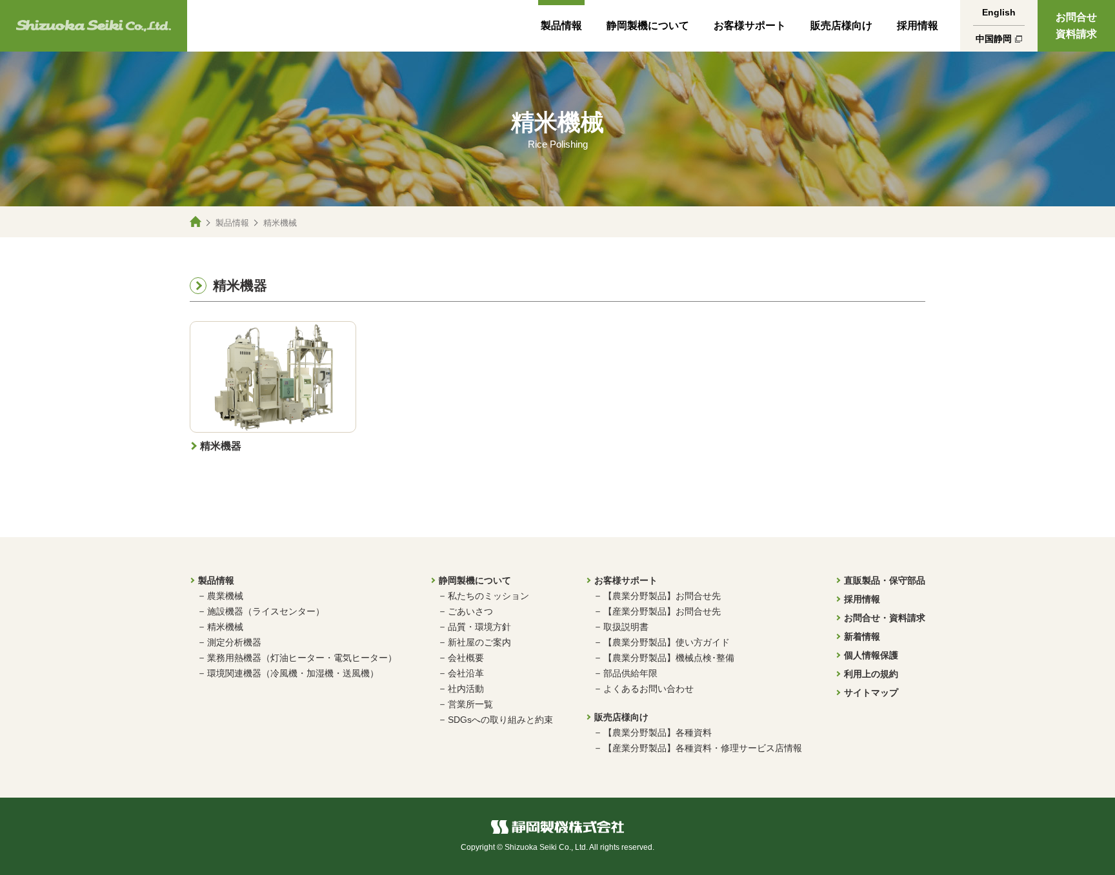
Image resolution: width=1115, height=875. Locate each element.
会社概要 (466, 658)
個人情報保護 (871, 655)
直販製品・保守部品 (884, 580)
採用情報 (917, 25)
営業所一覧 (470, 704)
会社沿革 (466, 673)
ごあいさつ (470, 611)
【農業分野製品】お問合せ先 (662, 596)
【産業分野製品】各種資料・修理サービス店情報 (702, 748)
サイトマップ (871, 692)
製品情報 (561, 25)
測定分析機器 (234, 642)
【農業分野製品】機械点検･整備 (668, 658)
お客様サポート (750, 25)
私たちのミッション (488, 596)
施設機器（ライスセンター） (266, 611)
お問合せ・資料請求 (884, 618)
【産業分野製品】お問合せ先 (662, 611)
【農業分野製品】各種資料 (657, 732)
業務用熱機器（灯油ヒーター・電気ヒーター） (302, 658)
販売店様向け (841, 25)
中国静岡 (994, 39)
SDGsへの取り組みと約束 (500, 719)
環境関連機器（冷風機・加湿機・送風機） (293, 673)
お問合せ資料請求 (1076, 25)
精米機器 (240, 285)
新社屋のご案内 (479, 642)
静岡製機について (648, 25)
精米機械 (225, 627)
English (999, 12)
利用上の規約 (871, 674)
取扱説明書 (625, 627)
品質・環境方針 (479, 627)
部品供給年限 (630, 673)
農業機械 (225, 596)
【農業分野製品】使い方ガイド (666, 642)
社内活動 (466, 688)
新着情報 (862, 636)
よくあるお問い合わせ (648, 688)
